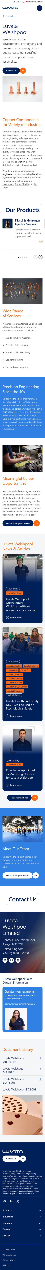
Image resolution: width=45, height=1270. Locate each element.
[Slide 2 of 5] (20, 257)
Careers (6, 1229)
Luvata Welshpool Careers (18, 523)
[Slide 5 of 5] (26, 257)
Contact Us (11, 70)
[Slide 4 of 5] (24, 257)
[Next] (40, 257)
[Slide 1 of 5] (18, 257)
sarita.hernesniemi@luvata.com (20, 1003)
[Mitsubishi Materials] (27, 2)
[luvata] (10, 8)
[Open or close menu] (39, 8)
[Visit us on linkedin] (11, 1201)
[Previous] (36, 257)
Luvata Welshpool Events (17, 875)
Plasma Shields (22, 184)
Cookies (5, 1265)
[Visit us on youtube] (4, 1201)
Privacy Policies (8, 1260)
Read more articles (19, 797)
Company (7, 1222)
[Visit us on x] (18, 1201)
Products (7, 1210)
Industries (7, 1216)
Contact (9, 15)
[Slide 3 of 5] (22, 257)
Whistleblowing (9, 1255)
